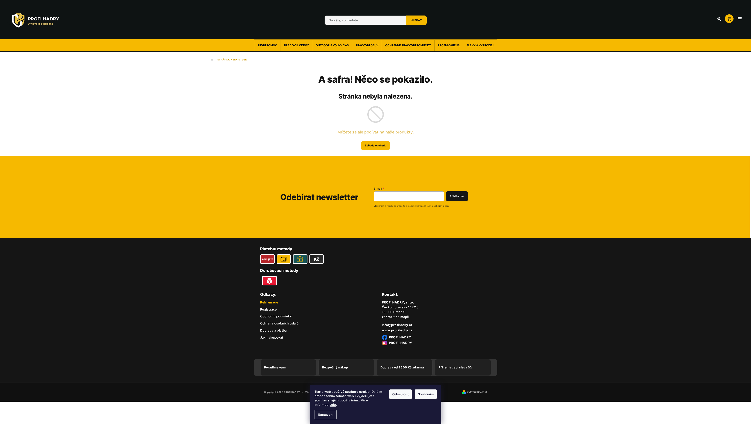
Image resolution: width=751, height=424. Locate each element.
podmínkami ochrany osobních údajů (428, 206)
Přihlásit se (457, 196)
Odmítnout (400, 394)
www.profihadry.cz (397, 330)
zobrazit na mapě (395, 317)
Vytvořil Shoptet (477, 391)
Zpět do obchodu (375, 145)
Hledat (416, 20)
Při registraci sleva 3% (456, 367)
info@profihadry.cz (397, 325)
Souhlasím (426, 394)
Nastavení (325, 415)
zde (333, 405)
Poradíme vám (275, 367)
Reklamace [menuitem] (269, 302)
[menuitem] (267, 45)
